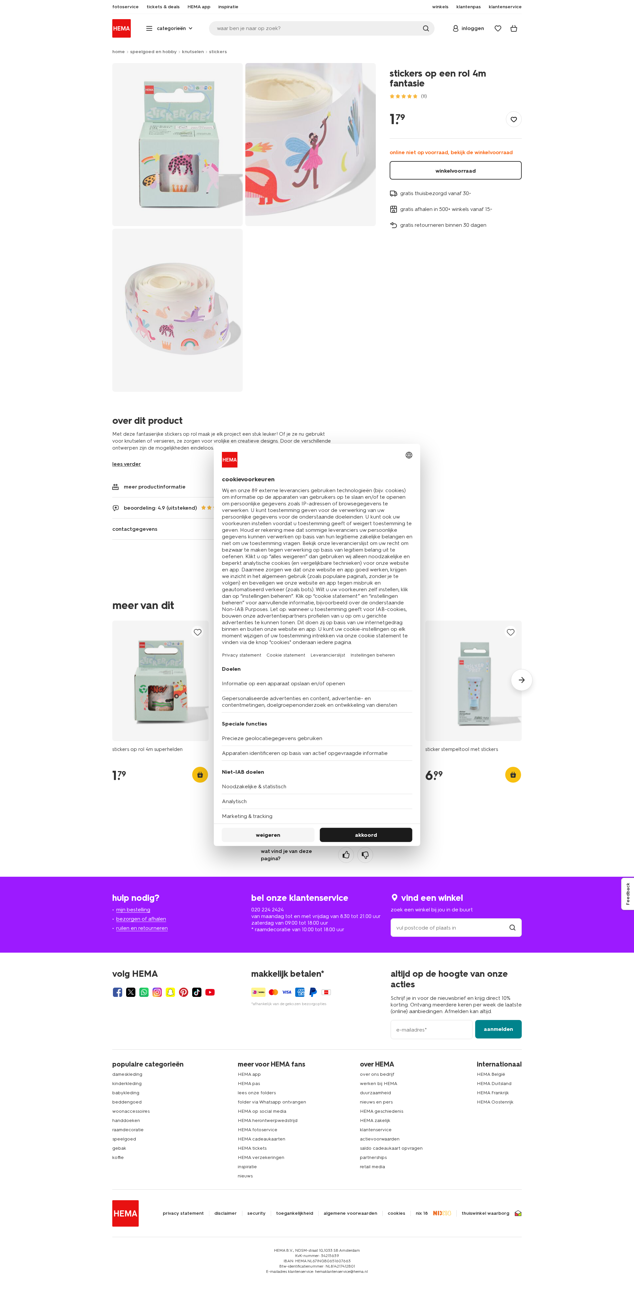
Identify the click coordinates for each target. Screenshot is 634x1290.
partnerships (373, 1157)
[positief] (346, 855)
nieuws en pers (376, 1102)
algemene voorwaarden (350, 1213)
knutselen (193, 51)
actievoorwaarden (380, 1139)
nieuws (245, 1176)
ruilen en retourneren (142, 928)
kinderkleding (127, 1083)
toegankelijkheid (294, 1213)
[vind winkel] (512, 928)
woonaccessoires (131, 1111)
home (118, 51)
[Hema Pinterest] (183, 992)
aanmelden (498, 1029)
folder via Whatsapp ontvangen (272, 1102)
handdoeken (126, 1120)
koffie (118, 1157)
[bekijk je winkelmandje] (514, 28)
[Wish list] (498, 28)
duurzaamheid (375, 1093)
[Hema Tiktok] (196, 992)
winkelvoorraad (456, 171)
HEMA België (491, 1074)
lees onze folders (257, 1093)
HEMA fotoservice (257, 1130)
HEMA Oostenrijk (495, 1102)
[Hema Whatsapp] (144, 992)
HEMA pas (249, 1083)
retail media (372, 1167)
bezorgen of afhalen (141, 919)
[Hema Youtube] (210, 992)
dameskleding (127, 1074)
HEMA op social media (262, 1111)
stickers (218, 51)
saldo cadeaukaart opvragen (391, 1148)
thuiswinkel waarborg (485, 1213)
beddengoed (127, 1102)
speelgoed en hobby (153, 51)
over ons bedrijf (377, 1074)
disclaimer (225, 1213)
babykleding (125, 1093)
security (256, 1213)
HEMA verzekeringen (261, 1157)
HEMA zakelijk (375, 1120)
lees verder (126, 464)
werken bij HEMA (378, 1083)
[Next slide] (521, 680)
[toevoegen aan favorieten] (514, 119)
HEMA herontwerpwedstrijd (268, 1120)
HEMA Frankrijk (493, 1093)
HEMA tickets (252, 1148)
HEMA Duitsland (494, 1083)
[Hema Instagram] (157, 992)
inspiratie (247, 1167)
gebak (119, 1148)
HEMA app (249, 1074)
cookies (396, 1213)
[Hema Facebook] (117, 992)
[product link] (160, 681)
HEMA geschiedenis (381, 1111)
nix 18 (422, 1213)
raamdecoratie (128, 1130)
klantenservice (376, 1130)
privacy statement (183, 1213)
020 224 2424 (267, 909)
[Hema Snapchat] (170, 992)
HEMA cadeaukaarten (261, 1139)
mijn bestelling (133, 909)
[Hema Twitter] (130, 992)
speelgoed (124, 1139)
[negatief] (365, 855)
